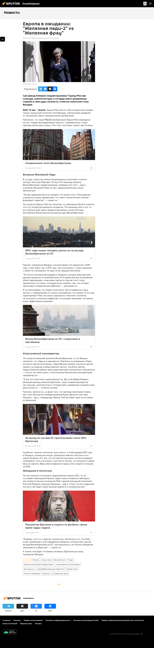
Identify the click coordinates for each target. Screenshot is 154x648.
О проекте (7, 620)
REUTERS (27, 84)
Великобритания (59, 560)
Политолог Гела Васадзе (32, 574)
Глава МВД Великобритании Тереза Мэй (50, 569)
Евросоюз (46, 574)
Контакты (17, 620)
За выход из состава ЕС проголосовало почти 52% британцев (55, 439)
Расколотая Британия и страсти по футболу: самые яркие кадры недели (56, 526)
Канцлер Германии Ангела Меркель (68, 564)
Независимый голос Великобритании (48, 163)
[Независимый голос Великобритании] (59, 144)
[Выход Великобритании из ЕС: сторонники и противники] (59, 320)
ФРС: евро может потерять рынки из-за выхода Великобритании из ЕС (54, 252)
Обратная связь (26, 623)
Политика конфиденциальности (57, 620)
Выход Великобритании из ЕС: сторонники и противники (52, 340)
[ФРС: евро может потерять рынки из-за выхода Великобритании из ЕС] (59, 232)
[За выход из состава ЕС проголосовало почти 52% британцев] (59, 419)
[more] (91, 167)
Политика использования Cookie (86, 620)
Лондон (70, 560)
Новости (27, 560)
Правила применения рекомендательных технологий (123, 620)
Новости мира (46, 560)
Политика (35, 560)
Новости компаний (10, 623)
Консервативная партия (60, 574)
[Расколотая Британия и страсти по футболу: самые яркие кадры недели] (59, 506)
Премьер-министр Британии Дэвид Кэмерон (38, 564)
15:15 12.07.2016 (29, 38)
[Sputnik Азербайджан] (11, 6)
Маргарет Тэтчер (72, 569)
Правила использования (33, 620)
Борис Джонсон (29, 569)
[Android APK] (10, 632)
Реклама (38, 623)
